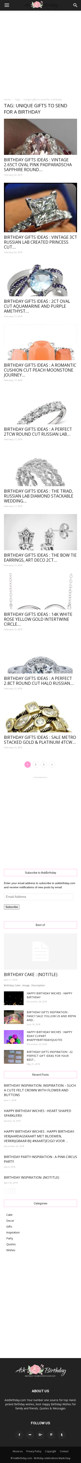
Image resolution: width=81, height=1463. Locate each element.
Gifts (9, 1226)
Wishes (10, 1250)
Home (7, 99)
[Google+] (40, 1435)
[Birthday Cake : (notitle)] (40, 951)
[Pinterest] (51, 1435)
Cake (9, 1215)
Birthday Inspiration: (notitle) (31, 1177)
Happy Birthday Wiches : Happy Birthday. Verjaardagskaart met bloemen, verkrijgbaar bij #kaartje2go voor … (39, 1136)
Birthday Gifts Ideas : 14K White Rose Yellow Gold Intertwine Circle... (38, 619)
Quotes (11, 1244)
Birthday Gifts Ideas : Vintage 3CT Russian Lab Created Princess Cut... (40, 242)
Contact (64, 1451)
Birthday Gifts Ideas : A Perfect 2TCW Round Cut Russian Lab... (38, 431)
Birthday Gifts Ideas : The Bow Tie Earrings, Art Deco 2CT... (40, 557)
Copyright (50, 1451)
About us (18, 1451)
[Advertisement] (40, 53)
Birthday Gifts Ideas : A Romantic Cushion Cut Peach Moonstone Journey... (40, 370)
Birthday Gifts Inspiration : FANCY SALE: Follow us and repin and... (51, 1016)
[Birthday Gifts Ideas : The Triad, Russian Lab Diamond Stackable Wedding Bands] (40, 466)
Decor (10, 1220)
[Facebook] (19, 1435)
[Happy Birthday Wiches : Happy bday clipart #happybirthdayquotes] (14, 1037)
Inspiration (13, 1232)
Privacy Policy (33, 1451)
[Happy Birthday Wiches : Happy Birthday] (14, 998)
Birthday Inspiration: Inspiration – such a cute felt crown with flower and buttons (40, 1090)
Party (9, 1238)
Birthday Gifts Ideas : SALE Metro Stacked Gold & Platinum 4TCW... (40, 740)
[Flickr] (30, 1435)
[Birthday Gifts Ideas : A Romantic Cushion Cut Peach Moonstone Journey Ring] (40, 342)
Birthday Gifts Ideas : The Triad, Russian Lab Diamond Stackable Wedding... (38, 496)
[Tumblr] (62, 1435)
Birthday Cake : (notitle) (30, 974)
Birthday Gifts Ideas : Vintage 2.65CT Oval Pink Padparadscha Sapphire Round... (38, 164)
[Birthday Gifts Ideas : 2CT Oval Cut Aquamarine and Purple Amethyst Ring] (40, 278)
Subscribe (12, 906)
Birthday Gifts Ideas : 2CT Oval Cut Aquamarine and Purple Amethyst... (37, 306)
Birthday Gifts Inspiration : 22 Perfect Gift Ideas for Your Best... (50, 1056)
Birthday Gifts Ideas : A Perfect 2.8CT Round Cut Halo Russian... (39, 681)
